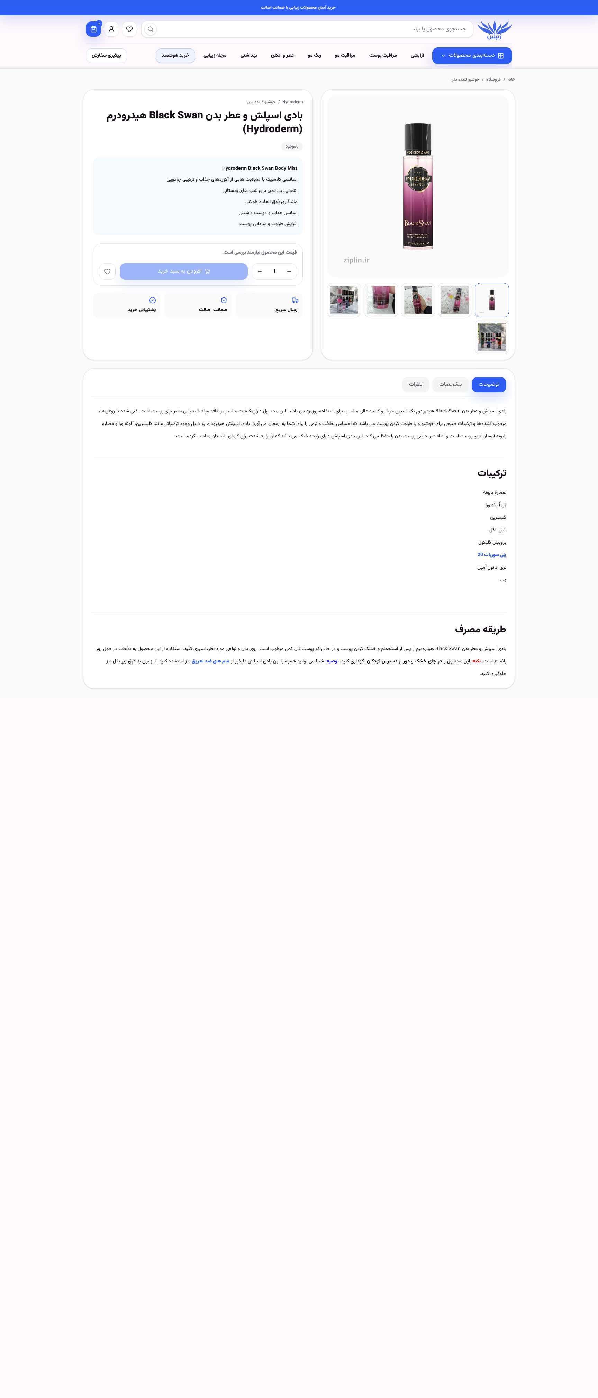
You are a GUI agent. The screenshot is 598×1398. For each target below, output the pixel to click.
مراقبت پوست (383, 56)
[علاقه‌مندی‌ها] (129, 29)
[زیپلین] (495, 29)
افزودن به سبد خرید (180, 271)
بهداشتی (249, 56)
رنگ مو (314, 56)
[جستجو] (150, 29)
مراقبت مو (345, 56)
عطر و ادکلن (282, 56)
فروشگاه (493, 80)
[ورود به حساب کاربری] (111, 29)
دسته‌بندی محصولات (472, 55)
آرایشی (417, 56)
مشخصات (450, 384)
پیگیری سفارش (106, 56)
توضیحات (489, 384)
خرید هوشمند (175, 56)
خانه (511, 80)
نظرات (416, 384)
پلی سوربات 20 (492, 555)
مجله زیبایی (215, 56)
